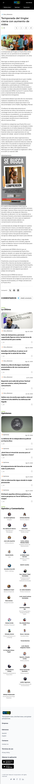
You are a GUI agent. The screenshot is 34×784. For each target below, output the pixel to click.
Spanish (4, 733)
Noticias (17, 7)
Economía (27, 7)
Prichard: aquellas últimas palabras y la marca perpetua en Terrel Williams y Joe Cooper (16, 496)
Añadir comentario (26, 298)
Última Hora (7, 7)
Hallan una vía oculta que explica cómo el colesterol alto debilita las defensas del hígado (16, 399)
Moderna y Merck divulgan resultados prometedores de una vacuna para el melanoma (15, 367)
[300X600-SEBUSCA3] (17, 180)
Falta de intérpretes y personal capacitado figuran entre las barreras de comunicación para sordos (16, 337)
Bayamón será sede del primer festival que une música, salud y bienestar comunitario (15, 383)
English (4, 736)
